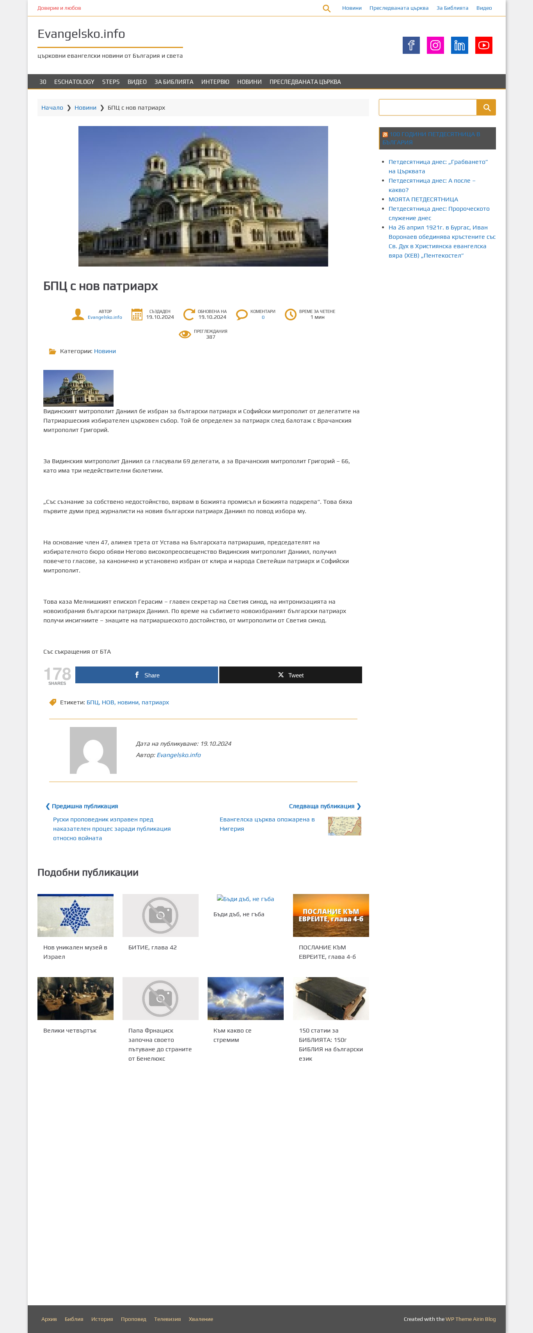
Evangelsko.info (81, 33)
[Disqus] (203, 1185)
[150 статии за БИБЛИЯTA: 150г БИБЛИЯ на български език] (331, 998)
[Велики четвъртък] (75, 998)
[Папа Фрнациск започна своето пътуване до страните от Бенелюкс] (161, 998)
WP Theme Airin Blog (471, 1319)
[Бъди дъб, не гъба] (246, 899)
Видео (484, 8)
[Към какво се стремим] (246, 998)
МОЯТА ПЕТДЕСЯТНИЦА (423, 199)
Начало (52, 107)
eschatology (74, 81)
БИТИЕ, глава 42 (152, 947)
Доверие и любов (59, 8)
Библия (74, 1319)
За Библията (453, 8)
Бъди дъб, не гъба (239, 914)
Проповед (133, 1319)
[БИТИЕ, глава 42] (161, 915)
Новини (352, 8)
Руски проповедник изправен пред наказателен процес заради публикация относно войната (112, 829)
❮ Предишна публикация (81, 806)
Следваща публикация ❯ (325, 806)
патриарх (155, 702)
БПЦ (93, 702)
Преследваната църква (399, 8)
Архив (49, 1319)
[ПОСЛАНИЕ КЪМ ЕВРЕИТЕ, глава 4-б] (331, 915)
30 (42, 81)
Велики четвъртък (69, 1030)
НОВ (108, 702)
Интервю (215, 81)
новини (128, 702)
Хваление (201, 1319)
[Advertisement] (456, 332)
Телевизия (167, 1319)
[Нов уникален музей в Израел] (75, 915)
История (102, 1319)
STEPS (111, 81)
